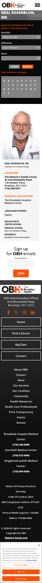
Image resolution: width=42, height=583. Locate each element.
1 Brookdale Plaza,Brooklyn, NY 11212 (15, 184)
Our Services (21, 385)
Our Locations (21, 390)
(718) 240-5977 (12, 188)
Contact (21, 356)
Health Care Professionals (21, 406)
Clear (14, 66)
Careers (21, 375)
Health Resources (21, 401)
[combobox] (21, 37)
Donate (21, 422)
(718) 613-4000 (21, 455)
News (21, 380)
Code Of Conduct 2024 (20, 496)
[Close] (39, 545)
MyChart (21, 344)
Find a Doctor (21, 333)
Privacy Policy (32, 560)
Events (21, 417)
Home (21, 322)
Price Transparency (21, 412)
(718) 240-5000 (21, 444)
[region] (21, 562)
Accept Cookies (21, 578)
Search (27, 66)
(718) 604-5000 (21, 471)
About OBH (21, 369)
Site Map (21, 491)
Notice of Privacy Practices (21, 486)
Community (21, 396)
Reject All (21, 572)
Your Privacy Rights (21, 565)
